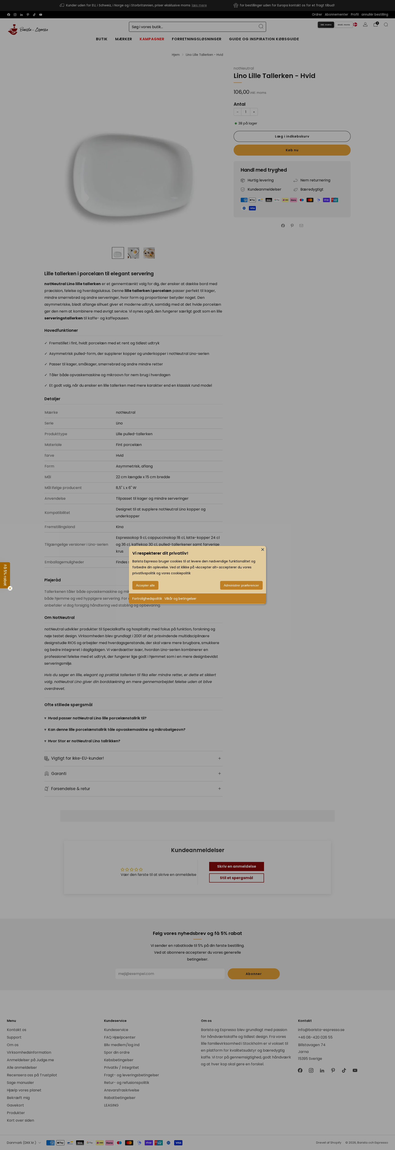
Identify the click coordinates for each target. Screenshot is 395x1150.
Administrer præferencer (241, 585)
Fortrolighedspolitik (147, 598)
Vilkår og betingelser (180, 598)
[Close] (262, 549)
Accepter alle (145, 585)
